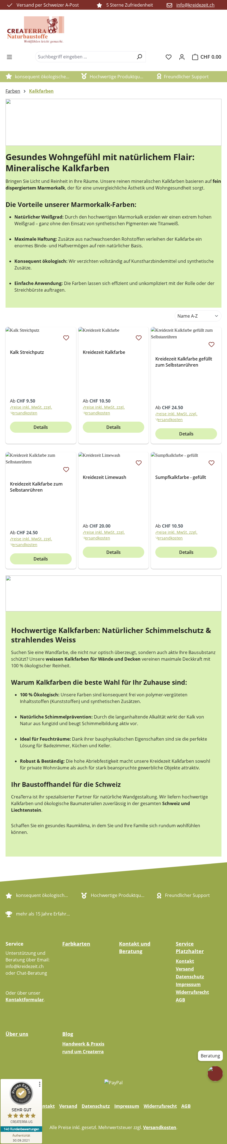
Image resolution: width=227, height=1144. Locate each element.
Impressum (188, 984)
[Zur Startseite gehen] (36, 30)
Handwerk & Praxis (83, 1044)
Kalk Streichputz (27, 352)
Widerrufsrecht (192, 992)
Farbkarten (76, 943)
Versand (185, 969)
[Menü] (9, 56)
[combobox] (84, 56)
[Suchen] (139, 56)
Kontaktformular (25, 1000)
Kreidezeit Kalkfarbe (104, 352)
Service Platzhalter (190, 947)
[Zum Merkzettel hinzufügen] (66, 337)
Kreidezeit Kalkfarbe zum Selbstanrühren (36, 487)
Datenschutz (190, 977)
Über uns (17, 1034)
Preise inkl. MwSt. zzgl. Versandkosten (31, 410)
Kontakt (185, 961)
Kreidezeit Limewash (104, 477)
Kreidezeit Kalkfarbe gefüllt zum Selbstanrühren (183, 362)
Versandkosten (159, 1127)
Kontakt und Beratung (134, 947)
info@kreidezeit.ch (195, 5)
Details (40, 427)
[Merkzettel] (168, 56)
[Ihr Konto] (182, 56)
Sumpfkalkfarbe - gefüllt (180, 477)
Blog (67, 1034)
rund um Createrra (83, 1052)
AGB (180, 1000)
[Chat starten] (215, 1073)
